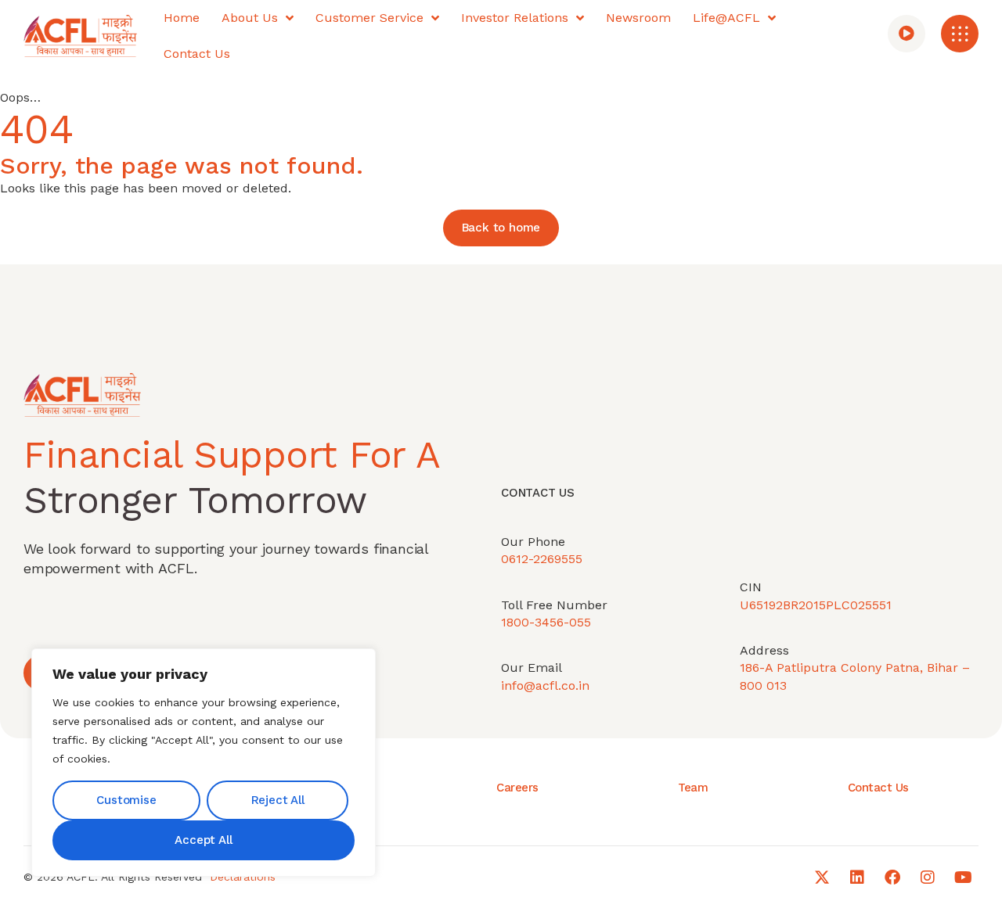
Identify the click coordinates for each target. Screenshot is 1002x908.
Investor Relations (514, 17)
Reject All (278, 800)
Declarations (243, 876)
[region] (203, 762)
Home (182, 17)
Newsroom (638, 17)
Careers (517, 788)
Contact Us (197, 53)
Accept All (203, 840)
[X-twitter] (822, 877)
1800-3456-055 (546, 622)
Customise (126, 800)
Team (693, 788)
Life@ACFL (726, 17)
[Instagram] (927, 877)
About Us (250, 17)
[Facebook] (892, 877)
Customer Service (369, 17)
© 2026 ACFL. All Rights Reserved (112, 876)
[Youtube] (963, 877)
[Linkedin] (857, 877)
